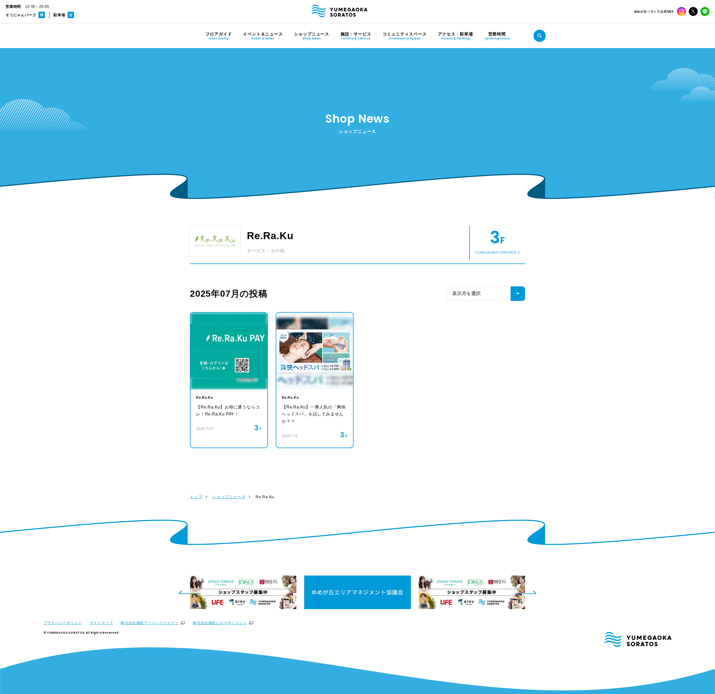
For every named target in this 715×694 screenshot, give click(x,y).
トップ (196, 497)
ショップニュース (228, 497)
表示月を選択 (466, 293)
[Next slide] (525, 592)
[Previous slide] (189, 592)
